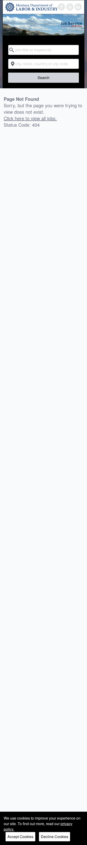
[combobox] (43, 50)
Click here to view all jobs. (30, 118)
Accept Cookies (20, 836)
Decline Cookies (54, 836)
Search (43, 77)
